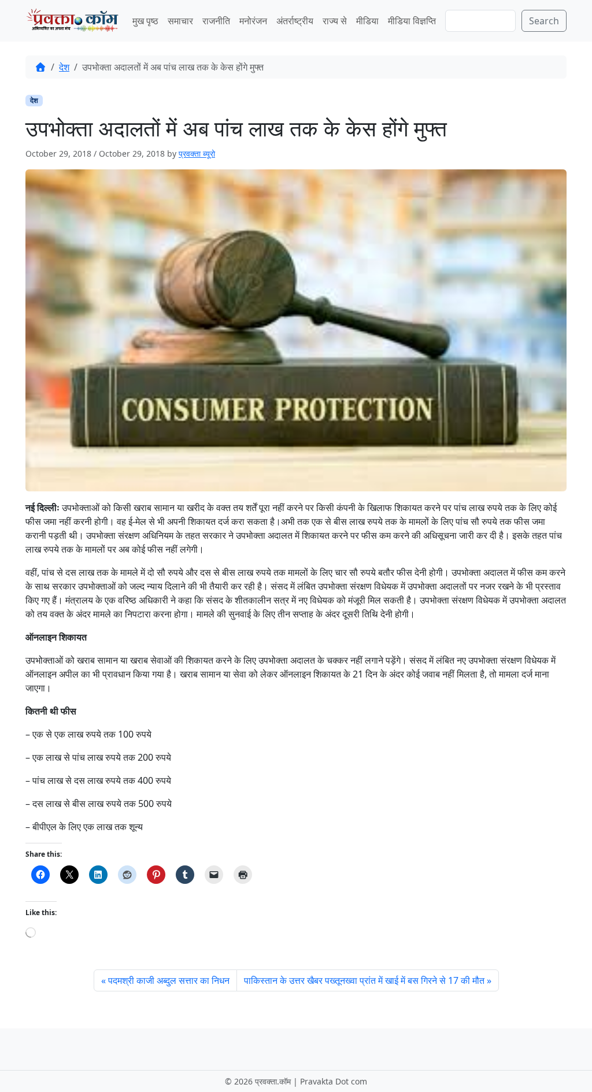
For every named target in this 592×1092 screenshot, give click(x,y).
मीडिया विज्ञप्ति (412, 20)
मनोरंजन (253, 20)
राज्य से (335, 20)
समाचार (180, 20)
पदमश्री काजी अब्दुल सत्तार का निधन (169, 980)
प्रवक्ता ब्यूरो (197, 153)
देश (64, 67)
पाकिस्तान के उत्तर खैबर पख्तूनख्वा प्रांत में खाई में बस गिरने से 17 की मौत (364, 980)
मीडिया (367, 20)
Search (544, 20)
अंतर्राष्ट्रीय (294, 20)
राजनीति (216, 20)
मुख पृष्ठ (145, 20)
